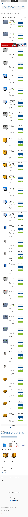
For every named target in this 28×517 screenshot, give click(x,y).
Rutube (14, 500)
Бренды (2, 480)
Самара (18, 7)
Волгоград (19, 8)
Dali (4, 433)
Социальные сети (10, 488)
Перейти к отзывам (4, 472)
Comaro (20, 432)
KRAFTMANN (17, 433)
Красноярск (5, 7)
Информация (17, 477)
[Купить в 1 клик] (8, 454)
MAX (15, 500)
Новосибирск (9, 7)
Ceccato (17, 432)
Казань (18, 6)
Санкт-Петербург (9, 6)
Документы (9, 484)
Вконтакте (10, 500)
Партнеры (9, 485)
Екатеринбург (14, 6)
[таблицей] (26, 17)
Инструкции (9, 487)
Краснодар (23, 6)
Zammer (5, 432)
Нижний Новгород (14, 8)
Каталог (2, 477)
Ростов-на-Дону (13, 7)
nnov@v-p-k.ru (14, 496)
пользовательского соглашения (6, 509)
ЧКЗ (23, 433)
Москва (4, 6)
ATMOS (12, 432)
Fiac (9, 433)
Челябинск (5, 8)
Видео (8, 486)
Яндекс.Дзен (17, 500)
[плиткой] (24, 17)
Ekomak (7, 433)
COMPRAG (23, 432)
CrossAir (2, 433)
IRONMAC (14, 433)
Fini (11, 433)
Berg (14, 432)
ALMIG (9, 432)
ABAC (7, 432)
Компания (9, 477)
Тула (23, 7)
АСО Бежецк (20, 433)
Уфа (23, 8)
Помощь (23, 477)
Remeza (2, 432)
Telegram (12, 500)
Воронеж (9, 8)
